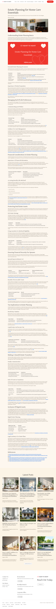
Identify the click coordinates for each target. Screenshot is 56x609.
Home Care (22, 1)
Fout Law (33, 75)
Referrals (39, 1)
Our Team (3, 604)
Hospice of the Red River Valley (36, 80)
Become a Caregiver (30, 1)
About (18, 1)
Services (25, 604)
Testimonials (17, 604)
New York (8, 604)
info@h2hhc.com (5, 578)
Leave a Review (4, 606)
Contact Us (50, 1)
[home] (6, 1)
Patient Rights (10, 606)
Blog (42, 1)
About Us (7, 602)
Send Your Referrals (18, 602)
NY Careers (24, 602)
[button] (18, 1)
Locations (35, 1)
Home (16, 1)
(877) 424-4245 (4, 580)
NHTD (25, 1)
